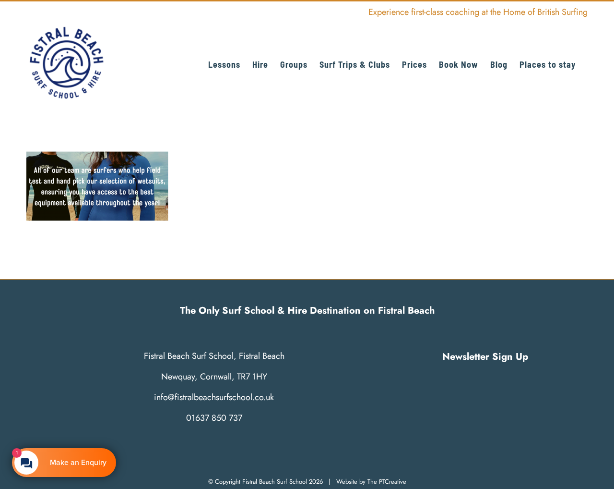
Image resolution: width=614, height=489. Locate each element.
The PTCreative (386, 481)
